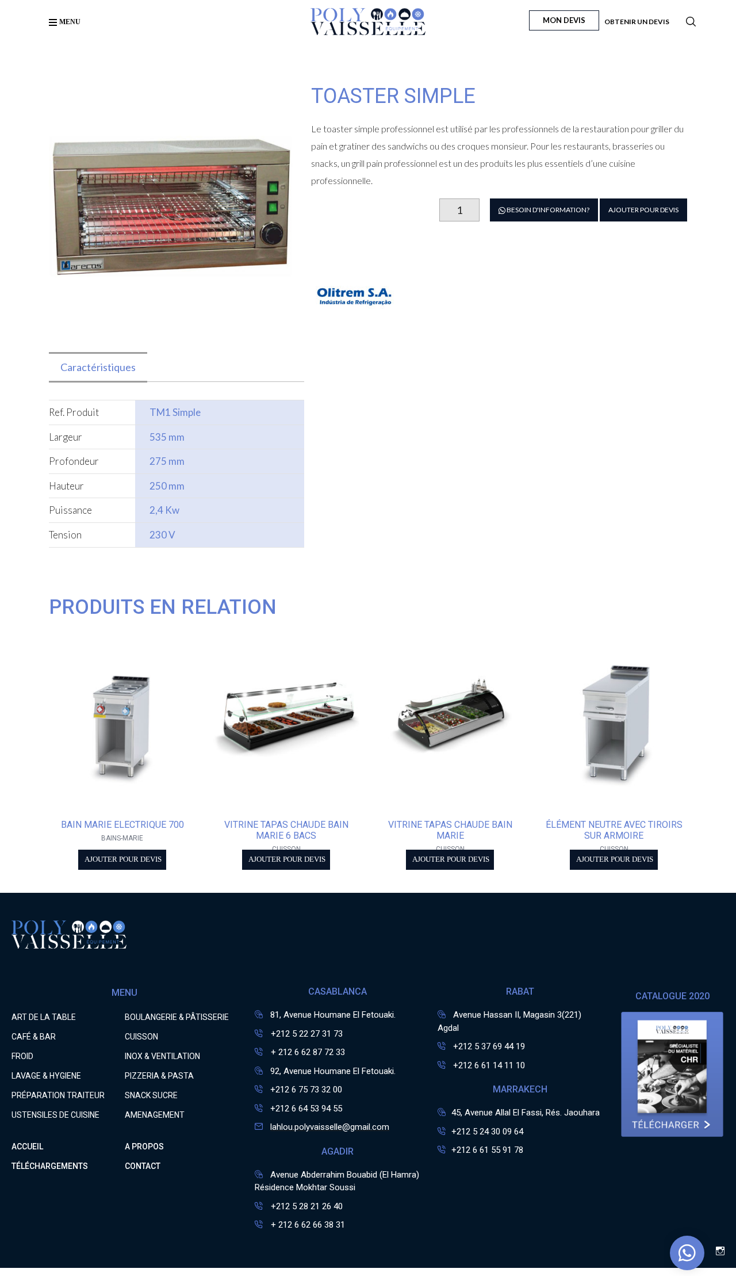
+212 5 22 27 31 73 (306, 1034)
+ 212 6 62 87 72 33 (307, 1052)
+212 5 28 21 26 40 (306, 1206)
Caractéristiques (98, 367)
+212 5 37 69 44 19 (489, 1046)
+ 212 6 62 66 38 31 (307, 1225)
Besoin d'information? (547, 209)
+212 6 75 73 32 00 (306, 1089)
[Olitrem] (354, 332)
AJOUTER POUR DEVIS (643, 209)
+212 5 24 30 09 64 (487, 1131)
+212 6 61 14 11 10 (489, 1065)
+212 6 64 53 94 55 (306, 1108)
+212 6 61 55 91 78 (487, 1150)
